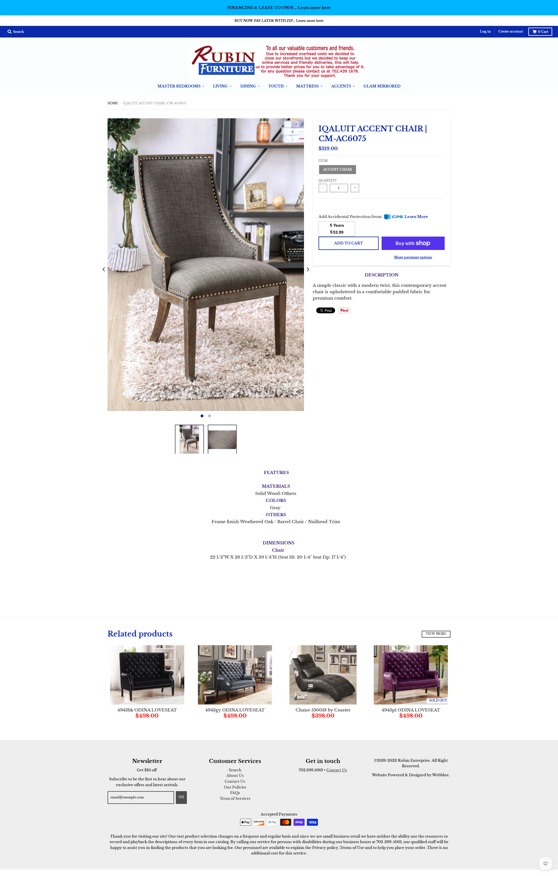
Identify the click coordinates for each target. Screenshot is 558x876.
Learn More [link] (416, 216)
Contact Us (235, 781)
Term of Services (235, 798)
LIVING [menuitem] (220, 86)
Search (235, 770)
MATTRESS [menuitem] (307, 86)
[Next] (307, 269)
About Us (235, 775)
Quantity (328, 181)
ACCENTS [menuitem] (341, 86)
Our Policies (235, 787)
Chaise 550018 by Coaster (323, 710)
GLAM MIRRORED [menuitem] (382, 86)
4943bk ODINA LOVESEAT (147, 710)
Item (323, 161)
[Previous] (104, 269)
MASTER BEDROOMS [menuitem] (179, 86)
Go (181, 797)
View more (436, 634)
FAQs (235, 793)
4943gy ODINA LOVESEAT (235, 710)
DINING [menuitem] (248, 86)
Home (113, 103)
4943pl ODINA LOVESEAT (411, 710)
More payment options (413, 257)
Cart (543, 32)
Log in (485, 31)
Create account (510, 31)
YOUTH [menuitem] (276, 86)
